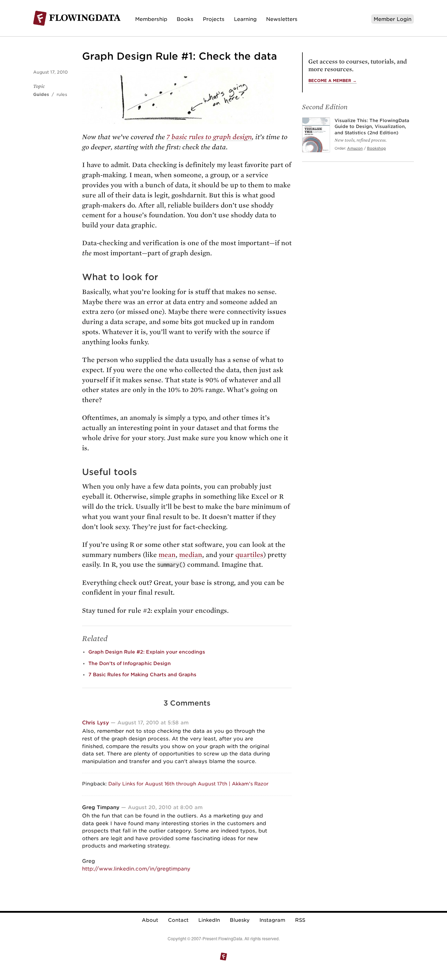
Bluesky (240, 920)
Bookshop (376, 148)
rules (62, 94)
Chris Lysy (95, 722)
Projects (214, 19)
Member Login (392, 19)
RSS (300, 920)
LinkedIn (209, 920)
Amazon (355, 148)
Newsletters (282, 19)
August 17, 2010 (50, 72)
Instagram (272, 920)
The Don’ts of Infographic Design (129, 663)
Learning (245, 19)
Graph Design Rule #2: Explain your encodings (146, 652)
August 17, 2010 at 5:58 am (153, 722)
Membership (151, 19)
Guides (41, 94)
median (190, 554)
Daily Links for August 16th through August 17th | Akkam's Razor (188, 783)
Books (185, 19)
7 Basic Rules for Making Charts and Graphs (142, 674)
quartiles (249, 554)
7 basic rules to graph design (209, 137)
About (150, 920)
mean (167, 554)
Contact (178, 920)
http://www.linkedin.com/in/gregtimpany (136, 869)
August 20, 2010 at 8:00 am (165, 807)
